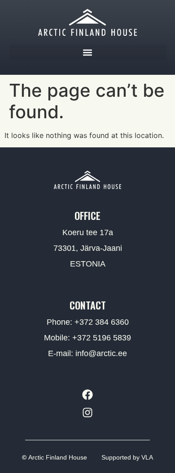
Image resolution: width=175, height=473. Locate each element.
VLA (147, 457)
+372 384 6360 (101, 322)
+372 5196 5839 (101, 337)
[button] (87, 52)
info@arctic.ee (101, 353)
